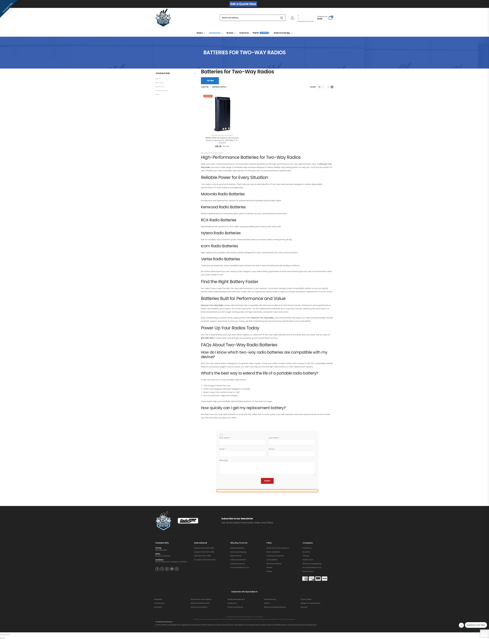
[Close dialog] (270, 288)
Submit (244, 342)
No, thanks (244, 349)
